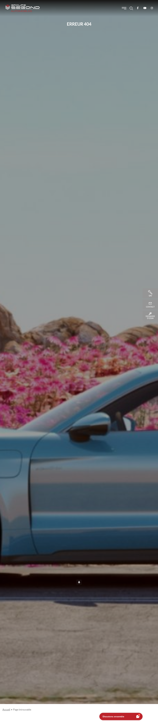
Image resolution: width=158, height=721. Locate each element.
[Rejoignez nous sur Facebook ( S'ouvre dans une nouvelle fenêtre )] (137, 8)
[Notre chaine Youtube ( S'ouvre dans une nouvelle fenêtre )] (144, 8)
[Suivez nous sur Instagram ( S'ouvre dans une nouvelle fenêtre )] (152, 8)
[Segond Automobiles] (22, 3)
